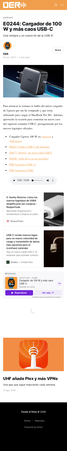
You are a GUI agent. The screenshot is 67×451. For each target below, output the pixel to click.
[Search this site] (55, 4)
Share (58, 50)
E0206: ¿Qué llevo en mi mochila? (29, 158)
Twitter (27, 420)
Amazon (46, 136)
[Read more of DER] (7, 45)
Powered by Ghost (33, 427)
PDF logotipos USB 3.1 (22, 164)
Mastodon (40, 420)
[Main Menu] (62, 5)
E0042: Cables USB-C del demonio (29, 147)
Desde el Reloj (29, 411)
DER (5, 53)
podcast (8, 17)
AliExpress (15, 141)
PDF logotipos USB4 (21, 170)
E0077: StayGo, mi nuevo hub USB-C (31, 152)
